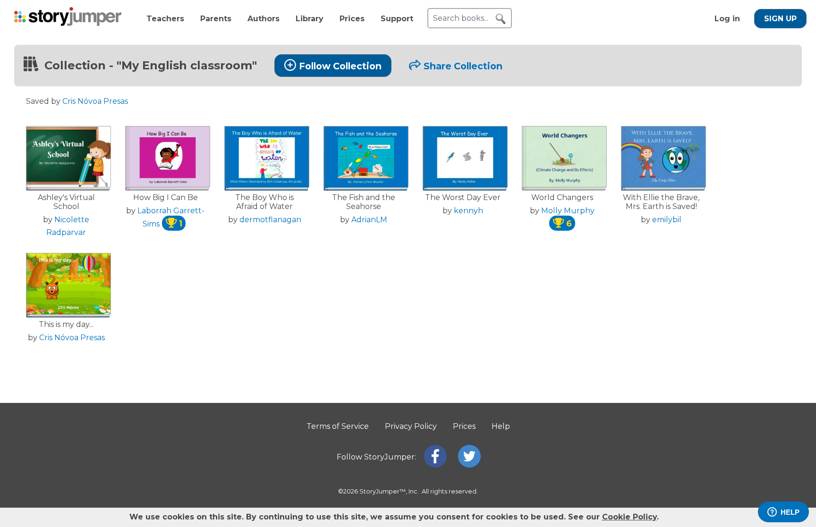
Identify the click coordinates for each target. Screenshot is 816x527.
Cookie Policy (629, 516)
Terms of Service (337, 426)
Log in (727, 18)
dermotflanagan (270, 219)
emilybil (666, 219)
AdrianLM (369, 219)
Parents (215, 18)
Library (309, 18)
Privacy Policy (411, 426)
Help (501, 426)
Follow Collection (340, 66)
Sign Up (780, 18)
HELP (790, 512)
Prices (352, 18)
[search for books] (500, 19)
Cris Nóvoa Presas (95, 101)
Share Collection (463, 66)
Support (397, 18)
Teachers (165, 18)
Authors (263, 18)
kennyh (468, 210)
